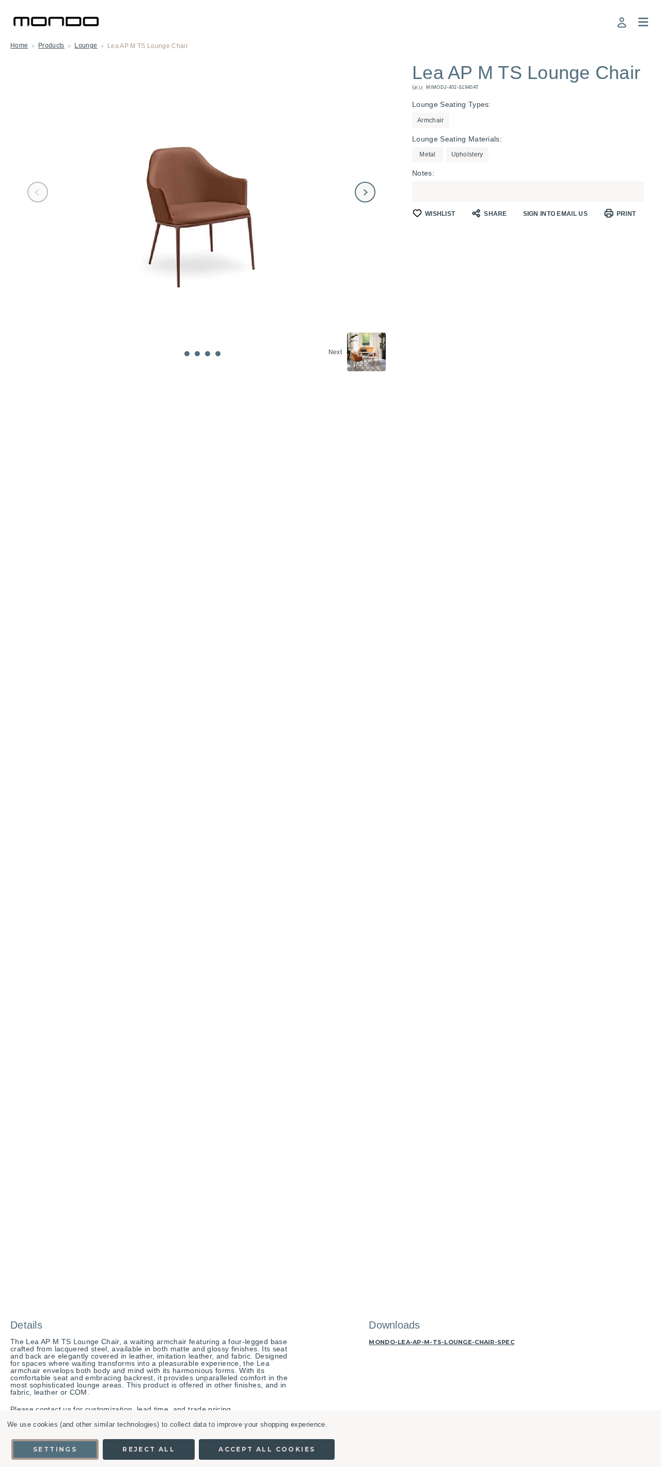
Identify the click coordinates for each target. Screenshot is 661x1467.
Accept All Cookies (266, 1449)
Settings (55, 1449)
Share (495, 213)
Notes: (423, 173)
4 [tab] (218, 353)
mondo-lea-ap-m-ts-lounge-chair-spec (441, 1342)
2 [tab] (197, 353)
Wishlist (440, 213)
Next (365, 192)
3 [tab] (207, 353)
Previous (37, 192)
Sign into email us (555, 213)
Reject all (148, 1449)
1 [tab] (187, 353)
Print (626, 213)
